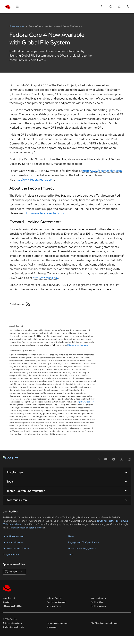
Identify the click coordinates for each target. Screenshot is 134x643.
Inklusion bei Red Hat (12, 606)
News (71, 536)
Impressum (51, 627)
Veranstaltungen (98, 598)
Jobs (70, 554)
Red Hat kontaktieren (56, 602)
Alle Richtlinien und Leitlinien (104, 623)
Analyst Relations (11, 554)
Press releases (16, 26)
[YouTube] (106, 460)
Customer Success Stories (16, 548)
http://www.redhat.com (77, 345)
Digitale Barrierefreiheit (13, 627)
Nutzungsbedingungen (57, 623)
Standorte (7, 602)
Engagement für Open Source (83, 542)
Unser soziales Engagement (82, 548)
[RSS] (28, 304)
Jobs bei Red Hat (54, 598)
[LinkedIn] (98, 460)
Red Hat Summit (98, 606)
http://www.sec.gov (45, 278)
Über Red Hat (9, 598)
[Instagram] (129, 460)
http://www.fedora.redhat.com (102, 171)
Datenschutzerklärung (12, 623)
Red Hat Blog (97, 602)
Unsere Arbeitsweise (13, 542)
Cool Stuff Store (54, 606)
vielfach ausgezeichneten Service (26, 527)
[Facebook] (114, 460)
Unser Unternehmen (13, 536)
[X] (122, 460)
